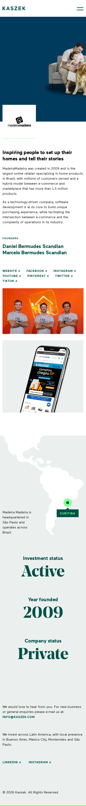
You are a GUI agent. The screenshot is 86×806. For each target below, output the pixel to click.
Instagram (63, 271)
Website (10, 271)
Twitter (62, 276)
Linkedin (10, 762)
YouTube (10, 276)
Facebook (35, 271)
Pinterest (36, 276)
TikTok (8, 281)
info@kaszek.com (19, 717)
